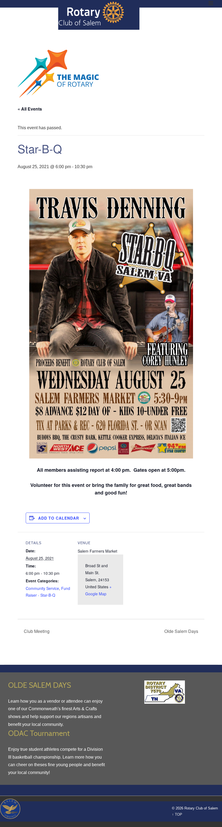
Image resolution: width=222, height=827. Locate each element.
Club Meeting (36, 631)
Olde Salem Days (181, 631)
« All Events (30, 109)
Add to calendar (58, 518)
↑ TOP (177, 814)
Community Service (42, 588)
